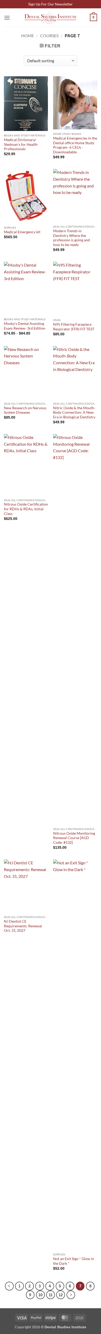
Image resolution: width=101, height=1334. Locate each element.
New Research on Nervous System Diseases (25, 410)
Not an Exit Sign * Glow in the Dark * (73, 1261)
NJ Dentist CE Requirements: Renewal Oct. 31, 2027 (23, 926)
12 (61, 1295)
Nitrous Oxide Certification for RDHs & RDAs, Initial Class (26, 508)
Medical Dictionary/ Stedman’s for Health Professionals (21, 144)
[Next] (71, 1295)
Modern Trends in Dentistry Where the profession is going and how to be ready (71, 238)
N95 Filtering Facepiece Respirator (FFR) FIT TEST (73, 326)
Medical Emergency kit (22, 232)
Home (27, 35)
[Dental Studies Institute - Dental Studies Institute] (50, 17)
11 (51, 1295)
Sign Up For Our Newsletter (50, 4)
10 (40, 1295)
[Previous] (9, 1286)
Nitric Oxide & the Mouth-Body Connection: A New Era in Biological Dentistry (74, 412)
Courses (49, 35)
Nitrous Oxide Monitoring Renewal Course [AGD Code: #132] (74, 838)
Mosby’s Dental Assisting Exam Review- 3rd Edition (24, 326)
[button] (7, 17)
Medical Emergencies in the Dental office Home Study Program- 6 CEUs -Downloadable (75, 145)
